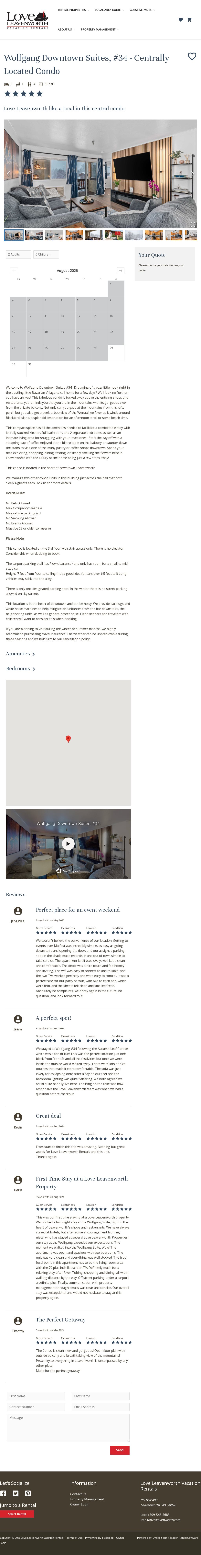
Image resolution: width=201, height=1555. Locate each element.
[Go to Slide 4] (74, 235)
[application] (87, 10)
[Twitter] (15, 1493)
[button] (100, 174)
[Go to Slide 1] (14, 235)
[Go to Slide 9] (174, 235)
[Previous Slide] (8, 174)
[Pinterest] (28, 1493)
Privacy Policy (93, 1537)
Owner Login (79, 1504)
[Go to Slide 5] (94, 235)
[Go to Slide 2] (34, 235)
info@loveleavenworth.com (160, 1520)
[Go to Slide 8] (154, 235)
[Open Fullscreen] (193, 224)
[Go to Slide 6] (114, 235)
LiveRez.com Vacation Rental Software (175, 1537)
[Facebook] (3, 1493)
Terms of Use (75, 1537)
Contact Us (78, 1494)
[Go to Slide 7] (134, 235)
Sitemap (109, 1537)
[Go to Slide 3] (54, 235)
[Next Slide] (192, 174)
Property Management (87, 1499)
